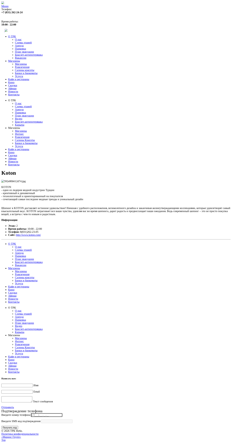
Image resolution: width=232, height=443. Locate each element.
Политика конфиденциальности (20, 433)
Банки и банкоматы (26, 73)
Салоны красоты (24, 70)
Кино (11, 82)
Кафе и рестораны (18, 79)
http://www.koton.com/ (28, 234)
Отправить (7, 407)
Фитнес (19, 134)
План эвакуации (24, 51)
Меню (4, 6)
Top (3, 440)
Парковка (20, 48)
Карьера (19, 124)
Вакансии (20, 57)
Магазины (14, 60)
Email (36, 391)
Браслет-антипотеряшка (29, 54)
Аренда (19, 45)
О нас (18, 39)
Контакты (14, 94)
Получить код (10, 427)
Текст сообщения (43, 401)
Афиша (12, 88)
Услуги (19, 76)
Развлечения (22, 67)
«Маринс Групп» (11, 437)
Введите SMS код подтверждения (20, 421)
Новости (13, 91)
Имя (35, 385)
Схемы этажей (23, 42)
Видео (18, 118)
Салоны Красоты (25, 140)
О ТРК (12, 36)
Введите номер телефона (15, 414)
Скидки (12, 85)
